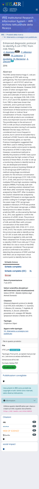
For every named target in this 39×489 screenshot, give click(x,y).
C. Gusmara (8, 52)
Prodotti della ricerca (15, 35)
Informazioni (10, 400)
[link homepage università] (10, 9)
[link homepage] (12, 4)
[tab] (31, 271)
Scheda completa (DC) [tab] (15, 271)
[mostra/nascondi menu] (37, 10)
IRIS (2, 35)
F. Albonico (26, 52)
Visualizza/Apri (9, 367)
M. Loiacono (17, 55)
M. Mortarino (19, 59)
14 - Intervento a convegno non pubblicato (20, 37)
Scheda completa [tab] (13, 266)
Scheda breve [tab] (11, 262)
